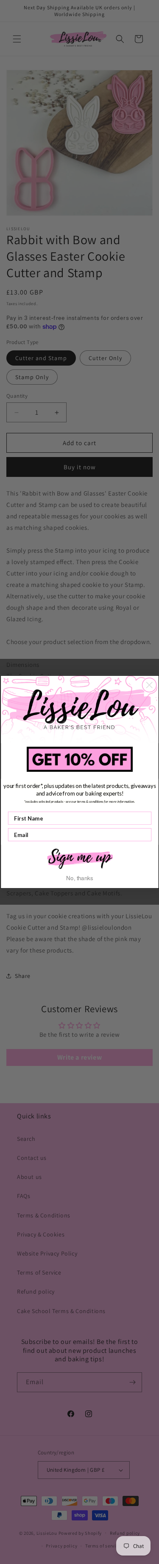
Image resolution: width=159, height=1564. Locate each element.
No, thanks (79, 878)
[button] (80, 858)
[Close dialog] (149, 685)
